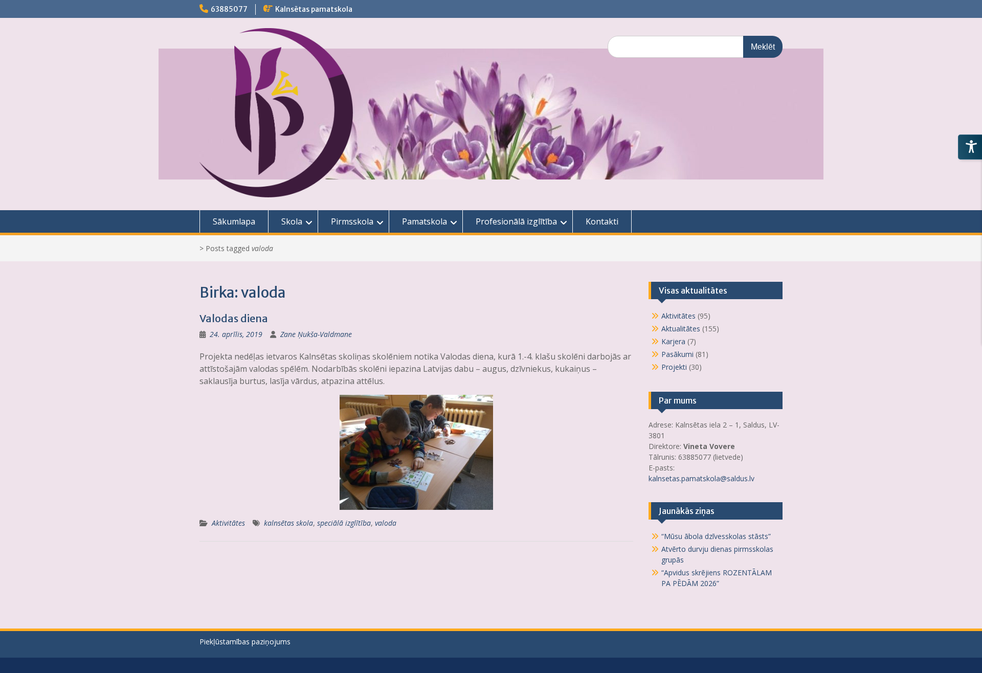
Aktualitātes (680, 328)
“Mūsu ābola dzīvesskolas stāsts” (716, 536)
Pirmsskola (352, 221)
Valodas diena (233, 318)
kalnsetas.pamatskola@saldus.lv (702, 478)
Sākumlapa (234, 221)
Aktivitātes (228, 523)
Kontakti (602, 221)
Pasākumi (677, 354)
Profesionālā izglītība (516, 221)
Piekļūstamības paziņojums (245, 641)
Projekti (674, 367)
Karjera (673, 341)
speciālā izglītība (344, 523)
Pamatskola (424, 221)
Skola (291, 221)
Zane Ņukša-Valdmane (316, 334)
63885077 (229, 9)
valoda (385, 523)
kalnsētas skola (288, 523)
